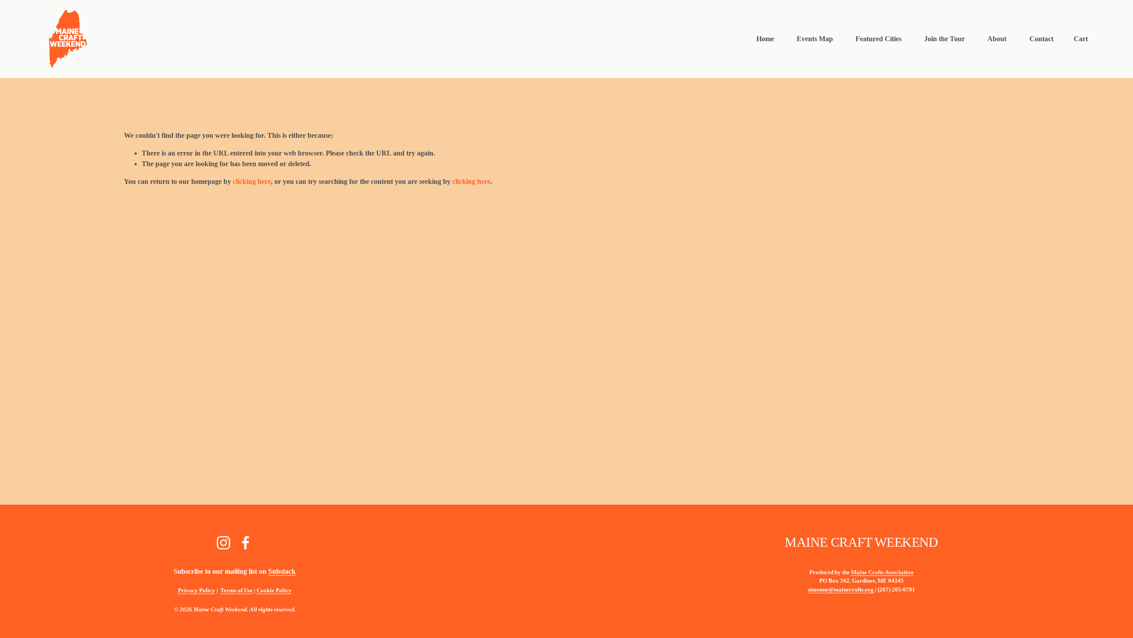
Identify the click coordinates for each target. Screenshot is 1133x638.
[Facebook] (246, 543)
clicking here (252, 181)
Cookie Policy (274, 590)
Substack (282, 571)
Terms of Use (236, 590)
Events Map (815, 39)
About (996, 39)
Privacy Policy (196, 590)
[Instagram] (223, 543)
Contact (1041, 39)
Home (765, 39)
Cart (1081, 39)
